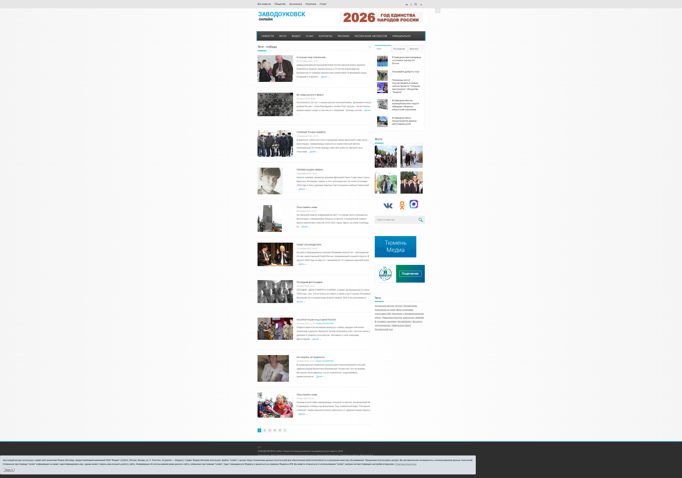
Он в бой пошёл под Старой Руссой (316, 319)
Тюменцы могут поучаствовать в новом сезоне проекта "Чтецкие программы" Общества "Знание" (406, 86)
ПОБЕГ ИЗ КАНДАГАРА (309, 244)
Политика (310, 4)
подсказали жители (384, 306)
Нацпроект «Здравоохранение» (408, 313)
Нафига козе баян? (401, 325)
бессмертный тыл (384, 329)
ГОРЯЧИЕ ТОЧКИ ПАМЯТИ (311, 132)
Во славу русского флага (310, 94)
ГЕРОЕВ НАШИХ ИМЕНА (310, 169)
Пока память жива (307, 207)
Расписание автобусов (371, 36)
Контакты (325, 36)
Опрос (378, 317)
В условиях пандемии (386, 321)
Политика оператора (405, 464)
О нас (309, 36)
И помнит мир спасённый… (312, 57)
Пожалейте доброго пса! (405, 71)
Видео (296, 36)
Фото (282, 36)
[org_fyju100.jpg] (386, 157)
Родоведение (410, 306)
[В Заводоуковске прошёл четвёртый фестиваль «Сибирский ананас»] (386, 182)
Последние (399, 48)
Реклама (343, 36)
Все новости (264, 4)
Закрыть (8, 469)
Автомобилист (404, 321)
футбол (399, 306)
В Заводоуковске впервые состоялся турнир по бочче (406, 60)
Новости (268, 36)
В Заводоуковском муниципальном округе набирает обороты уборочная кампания (405, 105)
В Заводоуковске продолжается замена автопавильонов (404, 120)
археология (409, 317)
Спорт (323, 4)
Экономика (295, 4)
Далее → (325, 76)
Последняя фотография (309, 282)
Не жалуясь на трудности (310, 357)
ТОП (379, 48)
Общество (280, 4)
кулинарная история (385, 310)
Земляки (419, 317)
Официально (401, 36)
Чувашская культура (392, 317)
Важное (414, 48)
